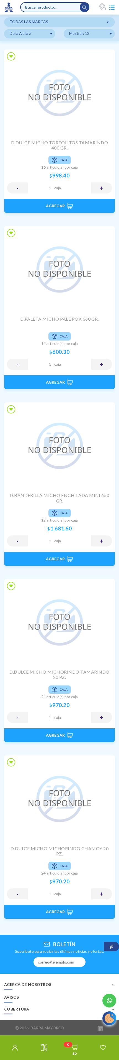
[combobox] (59, 22)
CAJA (57, 187)
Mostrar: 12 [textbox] (79, 33)
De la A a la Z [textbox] (21, 33)
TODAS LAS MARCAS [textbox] (29, 21)
